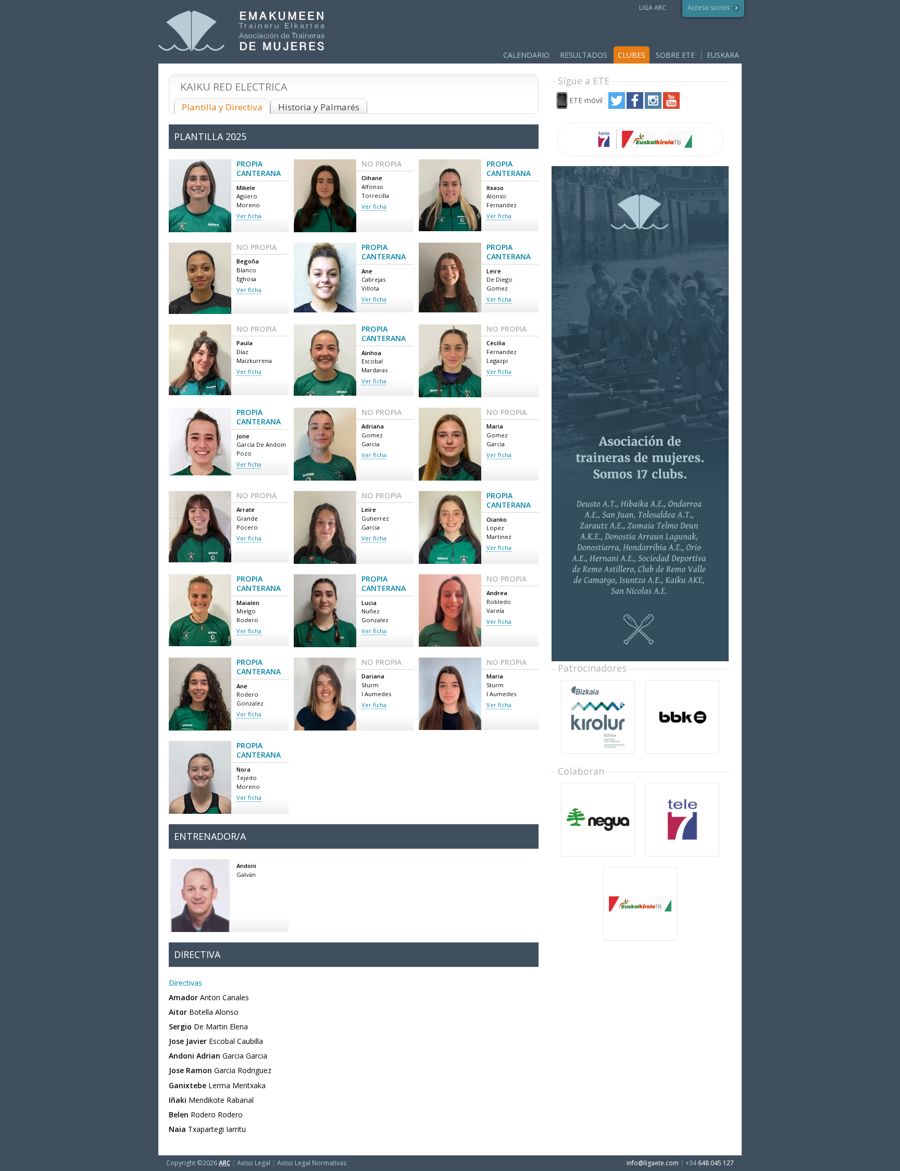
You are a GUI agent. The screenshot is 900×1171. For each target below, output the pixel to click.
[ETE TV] (640, 139)
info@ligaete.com (653, 1163)
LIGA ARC (652, 7)
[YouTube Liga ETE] (671, 106)
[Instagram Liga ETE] (653, 106)
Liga (241, 31)
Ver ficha (248, 216)
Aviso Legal (253, 1163)
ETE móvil (586, 100)
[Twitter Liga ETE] (616, 106)
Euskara (723, 55)
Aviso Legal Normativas (311, 1163)
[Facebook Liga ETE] (635, 106)
